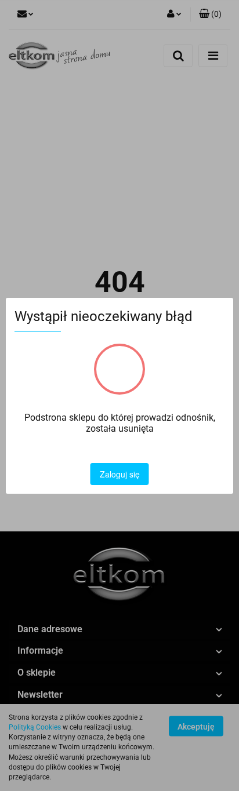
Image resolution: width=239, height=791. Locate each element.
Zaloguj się (120, 474)
